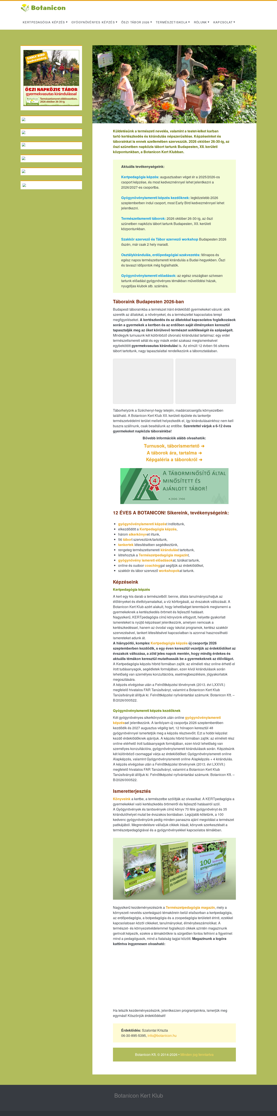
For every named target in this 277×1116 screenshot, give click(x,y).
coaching (152, 565)
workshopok (169, 570)
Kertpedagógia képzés (44, 22)
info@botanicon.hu (162, 1035)
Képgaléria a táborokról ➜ (174, 459)
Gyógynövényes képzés (93, 22)
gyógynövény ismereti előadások (145, 560)
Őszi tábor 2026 (135, 22)
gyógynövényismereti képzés (142, 523)
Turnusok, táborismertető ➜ (174, 445)
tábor (127, 539)
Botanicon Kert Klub (138, 1095)
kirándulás (169, 549)
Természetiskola (172, 22)
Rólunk (200, 22)
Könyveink (121, 798)
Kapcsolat (223, 22)
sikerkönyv (138, 534)
